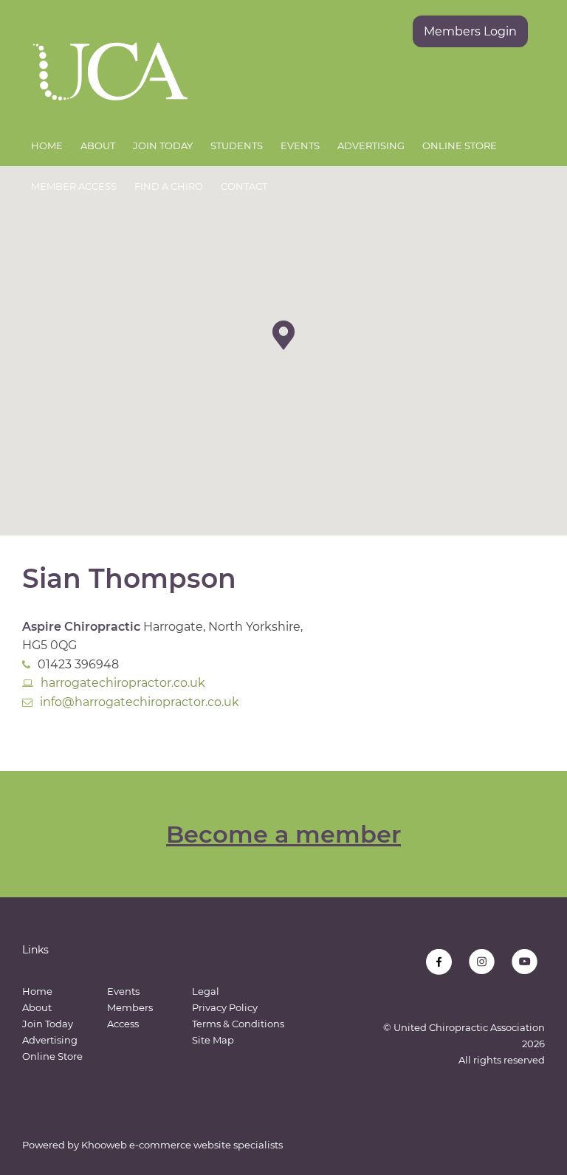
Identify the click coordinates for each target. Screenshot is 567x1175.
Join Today (163, 145)
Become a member (283, 834)
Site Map (213, 1040)
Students (236, 145)
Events (300, 145)
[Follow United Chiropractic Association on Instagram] (482, 962)
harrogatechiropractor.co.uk (123, 683)
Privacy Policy (225, 1007)
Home (47, 145)
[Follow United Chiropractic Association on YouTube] (524, 962)
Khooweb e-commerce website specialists (182, 1145)
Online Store (459, 145)
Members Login (470, 31)
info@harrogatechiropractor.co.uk (139, 702)
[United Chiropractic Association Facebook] (439, 962)
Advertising (371, 145)
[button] (283, 335)
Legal (205, 991)
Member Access (74, 186)
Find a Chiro (168, 186)
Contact (244, 186)
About (97, 145)
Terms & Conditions (238, 1024)
